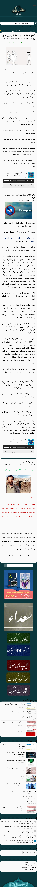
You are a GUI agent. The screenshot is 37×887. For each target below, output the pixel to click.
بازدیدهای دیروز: (31, 865)
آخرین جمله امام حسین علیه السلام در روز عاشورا (18, 35)
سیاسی (21, 38)
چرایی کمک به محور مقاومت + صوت (15, 760)
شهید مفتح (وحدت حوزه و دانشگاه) (16, 768)
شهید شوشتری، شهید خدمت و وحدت (15, 783)
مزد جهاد (23, 729)
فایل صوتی (18, 38)
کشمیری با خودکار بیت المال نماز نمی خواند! (24, 711)
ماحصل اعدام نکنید (31, 801)
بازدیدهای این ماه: (31, 867)
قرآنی (24, 200)
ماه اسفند (20, 464)
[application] (18, 181)
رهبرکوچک (22, 776)
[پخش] (31, 181)
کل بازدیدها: (32, 869)
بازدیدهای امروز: (31, 862)
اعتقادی (24, 38)
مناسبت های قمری (11, 38)
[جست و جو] (5, 565)
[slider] (6, 180)
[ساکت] (11, 181)
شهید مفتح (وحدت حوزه (27, 23)
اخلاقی (26, 38)
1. (20, 185)
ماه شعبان (15, 38)
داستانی (26, 464)
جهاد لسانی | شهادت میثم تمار (28, 717)
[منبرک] (18, 9)
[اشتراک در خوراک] (0, 30)
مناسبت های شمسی (16, 464)
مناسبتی (7, 38)
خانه (36, 26)
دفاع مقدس (23, 464)
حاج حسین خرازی (29, 462)
